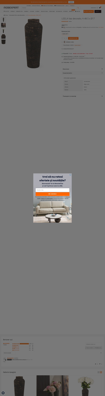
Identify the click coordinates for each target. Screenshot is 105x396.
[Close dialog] (70, 175)
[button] (3, 393)
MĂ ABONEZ (52, 194)
